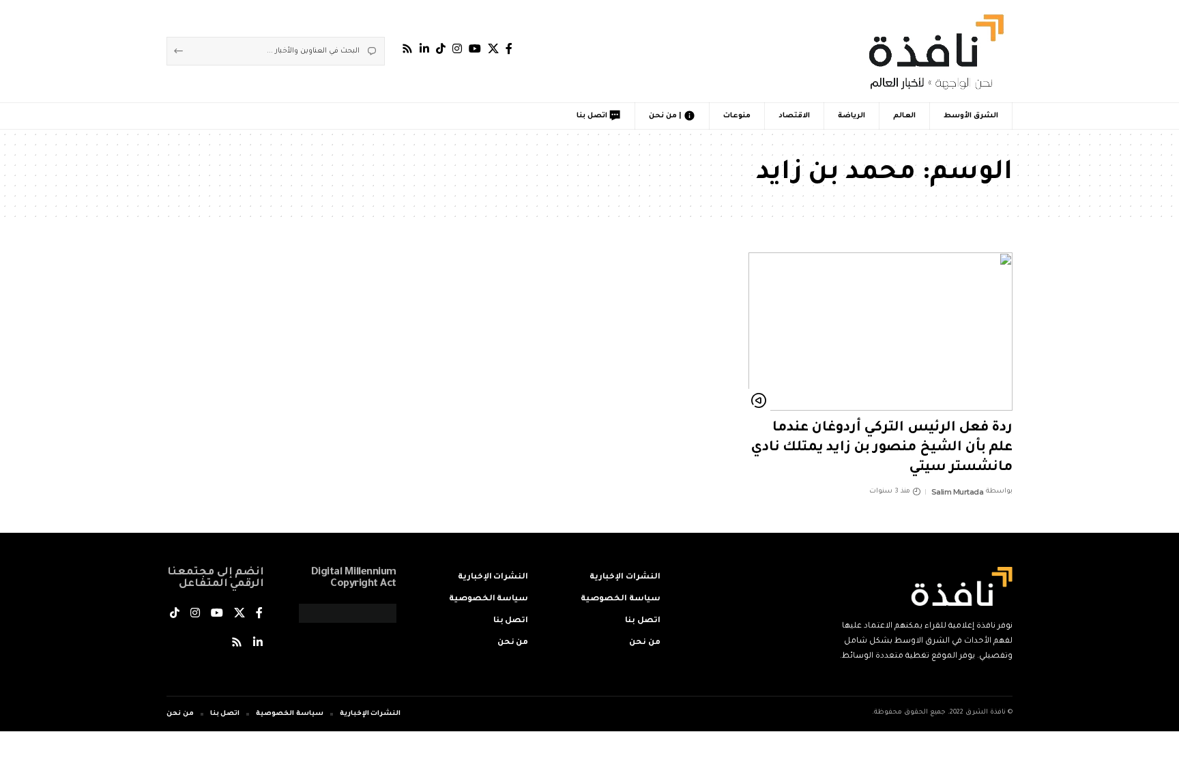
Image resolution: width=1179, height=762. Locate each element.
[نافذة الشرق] (934, 51)
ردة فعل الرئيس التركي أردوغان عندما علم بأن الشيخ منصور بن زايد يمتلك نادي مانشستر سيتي (882, 448)
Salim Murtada (957, 492)
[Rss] (407, 49)
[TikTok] (441, 49)
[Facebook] (509, 49)
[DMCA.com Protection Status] (348, 614)
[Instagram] (457, 49)
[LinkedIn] (424, 49)
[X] (493, 49)
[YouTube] (474, 49)
